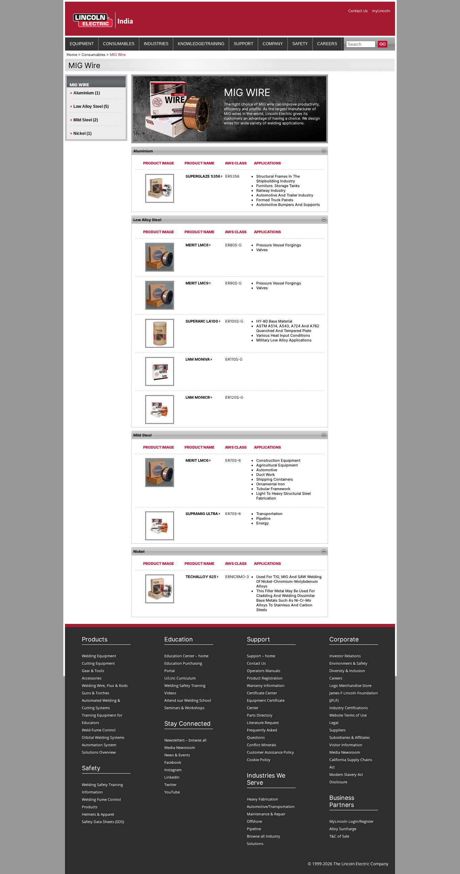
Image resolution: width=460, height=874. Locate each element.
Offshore (254, 821)
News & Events (177, 754)
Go (383, 44)
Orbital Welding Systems (103, 737)
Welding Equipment (99, 655)
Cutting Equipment (98, 663)
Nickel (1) (82, 133)
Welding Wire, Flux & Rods (105, 685)
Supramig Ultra (202, 513)
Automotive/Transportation (271, 806)
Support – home (261, 655)
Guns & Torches (95, 692)
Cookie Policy (258, 759)
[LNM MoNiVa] (159, 384)
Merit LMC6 (197, 460)
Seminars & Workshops (184, 707)
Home (72, 54)
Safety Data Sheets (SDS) (103, 821)
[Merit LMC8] (159, 270)
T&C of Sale (339, 836)
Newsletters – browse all (185, 740)
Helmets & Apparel (98, 814)
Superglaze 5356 (203, 176)
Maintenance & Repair (266, 813)
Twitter (170, 784)
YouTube (172, 791)
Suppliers (337, 729)
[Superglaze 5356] (159, 201)
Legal (333, 722)
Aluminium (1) (86, 93)
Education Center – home (186, 655)
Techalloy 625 (201, 576)
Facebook (172, 762)
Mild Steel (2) (85, 120)
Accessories (91, 678)
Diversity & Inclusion (347, 670)
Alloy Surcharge (342, 828)
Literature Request (263, 722)
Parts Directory (259, 715)
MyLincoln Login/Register (351, 821)
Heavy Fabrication (262, 799)
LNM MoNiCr (198, 397)
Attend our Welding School (187, 700)
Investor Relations (345, 655)
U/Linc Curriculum (180, 678)
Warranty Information (266, 685)
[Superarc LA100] (159, 346)
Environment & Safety (348, 663)
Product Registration (265, 678)
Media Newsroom (179, 747)
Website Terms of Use (348, 715)
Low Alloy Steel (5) (91, 106)
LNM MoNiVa (198, 359)
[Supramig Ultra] (159, 539)
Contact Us (358, 10)
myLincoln (381, 10)
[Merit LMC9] (159, 308)
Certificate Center (262, 692)
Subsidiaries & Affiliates (349, 737)
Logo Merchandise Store (350, 685)
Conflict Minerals (261, 744)
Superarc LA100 (202, 321)
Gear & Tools (93, 670)
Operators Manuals (263, 670)
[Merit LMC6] (159, 485)
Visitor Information (345, 744)
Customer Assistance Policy (270, 752)
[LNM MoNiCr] (159, 422)
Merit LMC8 (197, 245)
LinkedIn (171, 777)
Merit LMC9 (197, 283)
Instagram (173, 769)
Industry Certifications (348, 707)
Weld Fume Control (99, 729)
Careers (335, 678)
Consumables (93, 54)
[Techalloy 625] (159, 602)
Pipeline (254, 828)
